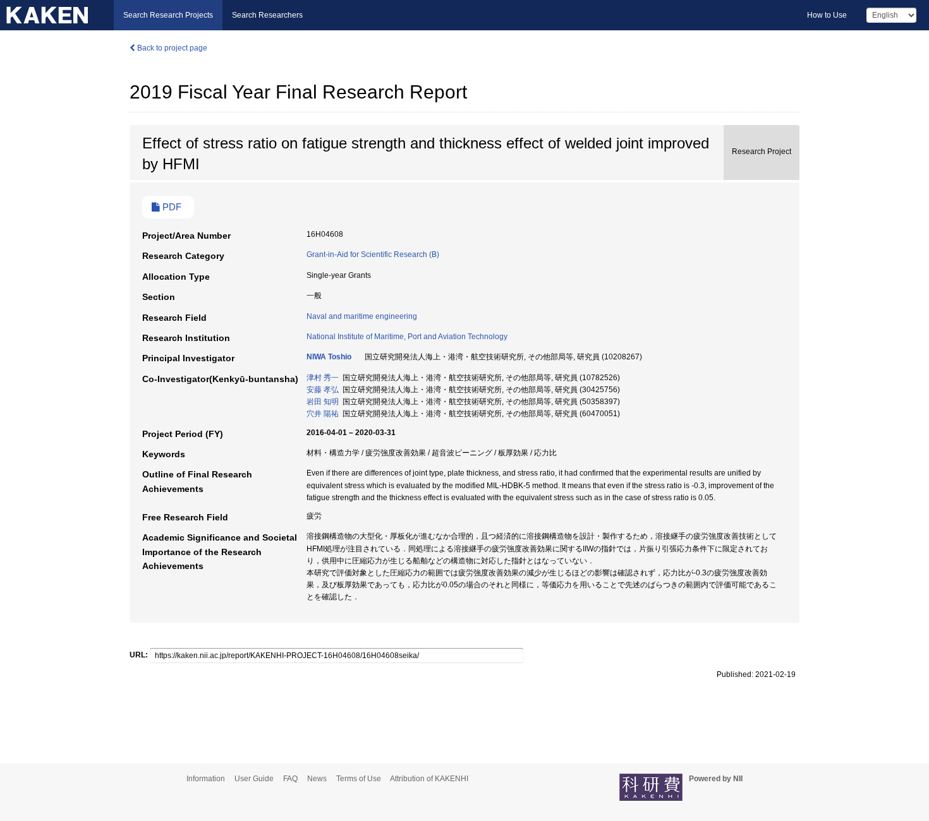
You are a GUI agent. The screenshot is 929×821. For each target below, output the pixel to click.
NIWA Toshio (329, 356)
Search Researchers (267, 15)
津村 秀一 (323, 377)
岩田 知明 (323, 401)
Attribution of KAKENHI (429, 778)
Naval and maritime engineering (362, 316)
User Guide (254, 778)
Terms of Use (358, 778)
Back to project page (171, 48)
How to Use (827, 15)
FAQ (290, 778)
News (317, 778)
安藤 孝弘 (323, 389)
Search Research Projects (168, 15)
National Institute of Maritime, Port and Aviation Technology (407, 336)
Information (205, 778)
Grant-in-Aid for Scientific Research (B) (373, 254)
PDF (170, 207)
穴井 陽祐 (323, 413)
